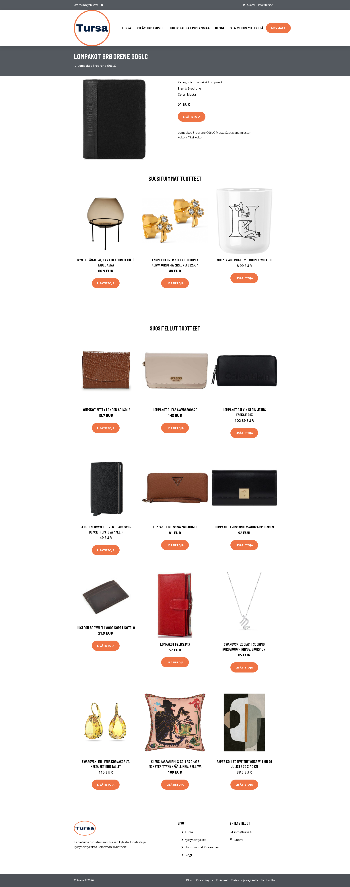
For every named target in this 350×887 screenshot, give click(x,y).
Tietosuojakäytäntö (244, 880)
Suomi (251, 5)
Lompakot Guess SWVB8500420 (175, 409)
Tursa (126, 28)
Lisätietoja (191, 116)
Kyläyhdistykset (150, 28)
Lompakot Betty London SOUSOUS (105, 409)
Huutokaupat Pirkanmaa (189, 28)
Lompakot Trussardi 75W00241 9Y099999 (244, 527)
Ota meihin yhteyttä (246, 28)
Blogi (219, 28)
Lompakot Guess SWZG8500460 (175, 527)
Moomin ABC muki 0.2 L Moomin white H (244, 260)
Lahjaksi (201, 82)
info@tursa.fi (265, 5)
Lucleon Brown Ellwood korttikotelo (106, 627)
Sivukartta (268, 880)
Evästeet (222, 880)
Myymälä (278, 28)
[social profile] (102, 4)
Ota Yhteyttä (204, 880)
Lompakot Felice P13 (175, 644)
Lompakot (215, 82)
